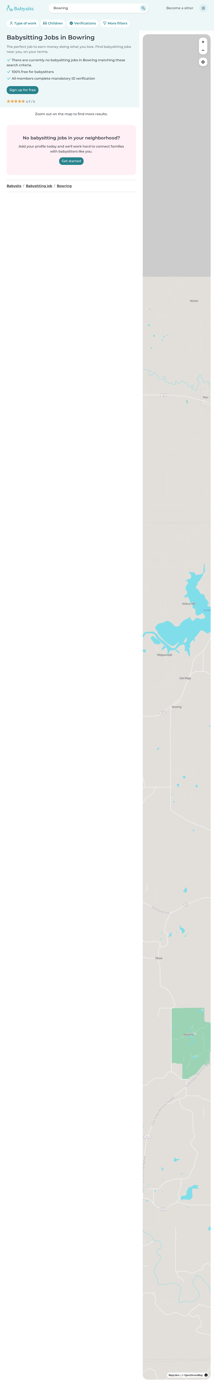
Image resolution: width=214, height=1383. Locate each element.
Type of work (24, 23)
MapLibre (174, 1375)
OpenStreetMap (193, 1375)
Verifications (84, 23)
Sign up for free (22, 90)
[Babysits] (20, 8)
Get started (71, 161)
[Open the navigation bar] (203, 8)
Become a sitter (179, 8)
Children (55, 23)
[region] (177, 707)
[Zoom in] (203, 42)
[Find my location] (203, 62)
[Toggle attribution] (206, 1375)
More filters (117, 23)
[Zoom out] (203, 50)
